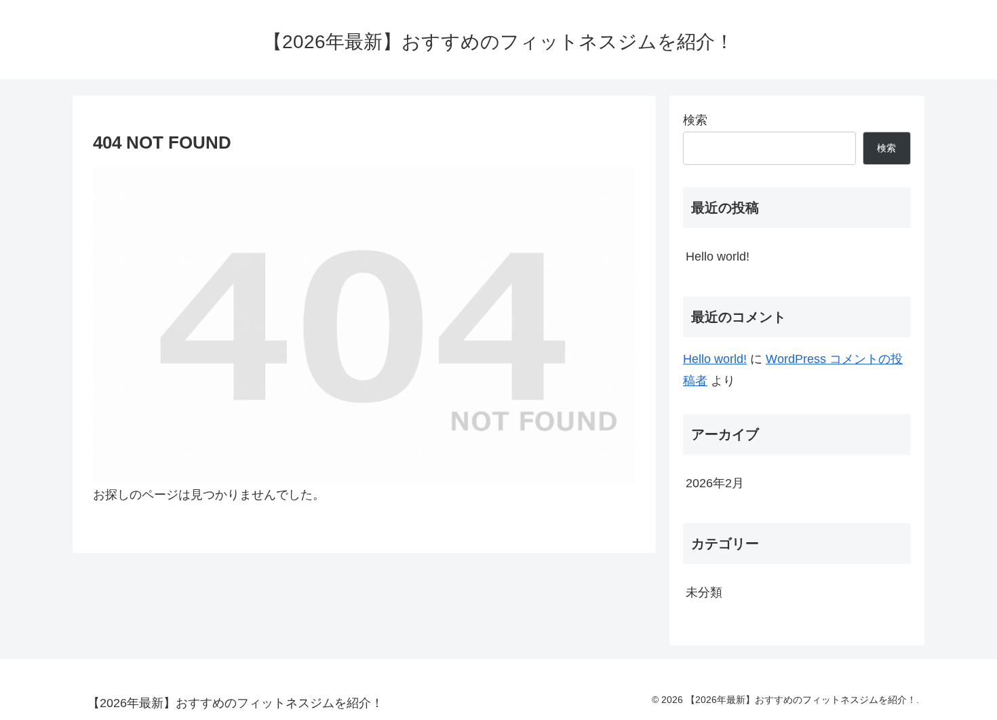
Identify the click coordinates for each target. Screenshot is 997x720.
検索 (695, 120)
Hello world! (717, 256)
